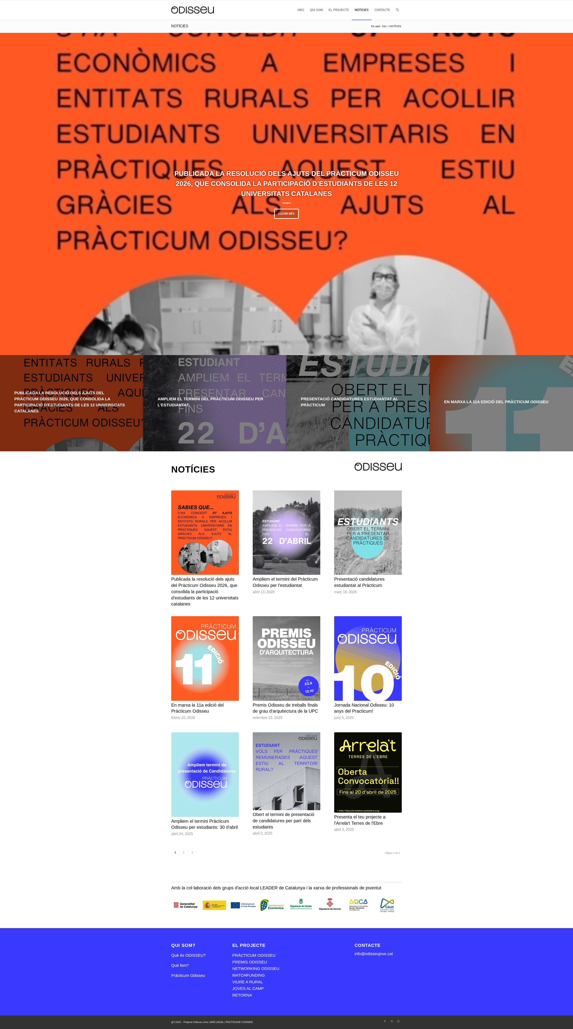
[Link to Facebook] (385, 1021)
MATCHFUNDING (248, 975)
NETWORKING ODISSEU (255, 968)
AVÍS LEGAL (217, 1022)
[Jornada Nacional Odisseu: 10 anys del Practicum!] (368, 658)
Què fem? (180, 965)
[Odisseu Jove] (192, 10)
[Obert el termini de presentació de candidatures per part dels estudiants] (286, 771)
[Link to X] (391, 1021)
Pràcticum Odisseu (188, 975)
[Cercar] (397, 10)
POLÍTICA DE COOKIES (239, 1022)
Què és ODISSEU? (188, 955)
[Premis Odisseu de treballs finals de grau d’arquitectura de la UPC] (286, 658)
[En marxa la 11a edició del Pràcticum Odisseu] (205, 658)
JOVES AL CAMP (248, 988)
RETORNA (242, 995)
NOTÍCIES (179, 26)
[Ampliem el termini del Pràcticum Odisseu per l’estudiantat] (286, 532)
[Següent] (563, 194)
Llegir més (286, 213)
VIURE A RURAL (247, 982)
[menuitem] (301, 10)
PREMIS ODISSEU (249, 962)
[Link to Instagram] (398, 1021)
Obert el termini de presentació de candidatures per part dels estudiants (283, 820)
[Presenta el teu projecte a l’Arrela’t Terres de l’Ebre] (368, 772)
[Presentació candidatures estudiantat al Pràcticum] (368, 532)
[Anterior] (10, 194)
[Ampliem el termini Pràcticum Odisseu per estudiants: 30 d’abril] (205, 774)
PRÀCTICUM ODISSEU (254, 955)
